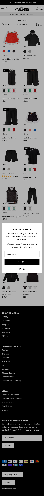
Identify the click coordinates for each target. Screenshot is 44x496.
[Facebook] (20, 269)
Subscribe (22, 262)
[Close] (38, 225)
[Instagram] (23, 269)
